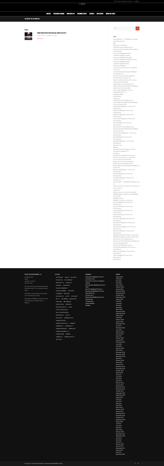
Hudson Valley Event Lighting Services (123, 84)
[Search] (117, 13)
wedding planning (60, 334)
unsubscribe (116, 190)
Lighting (87, 283)
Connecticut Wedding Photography (122, 57)
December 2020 (120, 342)
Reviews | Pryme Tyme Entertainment (123, 161)
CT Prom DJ (116, 69)
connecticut (58, 285)
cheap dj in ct (69, 282)
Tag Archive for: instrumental (32, 19)
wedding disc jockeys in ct (62, 323)
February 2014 (120, 409)
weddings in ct (59, 336)
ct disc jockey (71, 290)
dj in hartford (74, 296)
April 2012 (119, 442)
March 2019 (119, 350)
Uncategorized (89, 301)
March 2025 (119, 309)
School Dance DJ (60, 315)
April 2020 (119, 346)
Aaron (55, 35)
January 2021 (119, 340)
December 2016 (120, 366)
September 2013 (120, 419)
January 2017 (119, 364)
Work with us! (117, 259)
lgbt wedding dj (67, 301)
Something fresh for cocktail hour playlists (51, 33)
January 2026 (119, 289)
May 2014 (119, 403)
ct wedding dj (59, 293)
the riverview (59, 317)
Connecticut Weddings (119, 65)
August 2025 (119, 299)
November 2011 (120, 448)
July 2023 (118, 326)
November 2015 (120, 389)
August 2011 (119, 450)
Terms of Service (117, 188)
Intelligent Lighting (118, 94)
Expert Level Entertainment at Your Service (124, 80)
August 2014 (119, 397)
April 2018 (119, 358)
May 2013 (119, 427)
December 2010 (120, 454)
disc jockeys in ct (60, 296)
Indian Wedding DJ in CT (119, 92)
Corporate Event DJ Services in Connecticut (125, 67)
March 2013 (119, 430)
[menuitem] (48, 13)
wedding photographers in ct (62, 331)
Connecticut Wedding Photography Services (125, 59)
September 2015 (120, 393)
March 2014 (119, 407)
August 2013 (119, 421)
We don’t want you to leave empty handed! (124, 192)
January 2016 (119, 385)
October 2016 (120, 370)
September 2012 (120, 436)
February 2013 (120, 432)
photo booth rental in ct (61, 307)
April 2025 (119, 307)
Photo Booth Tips (90, 293)
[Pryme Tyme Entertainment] (82, 7)
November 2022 (120, 328)
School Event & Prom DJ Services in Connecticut (126, 186)
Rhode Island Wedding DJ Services (94, 297)
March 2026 (119, 285)
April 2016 (119, 381)
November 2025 (120, 293)
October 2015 (120, 391)
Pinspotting (116, 153)
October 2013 (120, 417)
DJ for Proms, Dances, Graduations (94, 281)
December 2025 (120, 291)
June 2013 (119, 425)
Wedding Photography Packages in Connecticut (126, 235)
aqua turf (67, 277)
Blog (114, 43)
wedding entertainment (61, 328)
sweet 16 (67, 315)
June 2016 (119, 376)
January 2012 (119, 446)
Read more (40, 38)
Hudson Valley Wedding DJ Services (123, 90)
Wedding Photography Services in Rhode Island (125, 237)
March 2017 (119, 362)
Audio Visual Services (119, 41)
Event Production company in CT (122, 78)
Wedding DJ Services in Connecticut (123, 200)
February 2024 (120, 319)
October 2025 (120, 295)
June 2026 (119, 279)
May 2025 (119, 305)
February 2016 (120, 383)
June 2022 (119, 330)
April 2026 (119, 283)
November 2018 (120, 354)
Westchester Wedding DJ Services (122, 245)
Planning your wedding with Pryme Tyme (124, 155)
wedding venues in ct (69, 336)
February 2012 (120, 444)
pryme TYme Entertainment (62, 312)
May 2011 (119, 452)
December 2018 (120, 352)
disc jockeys (67, 293)
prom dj (70, 307)
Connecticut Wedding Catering (121, 55)
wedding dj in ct (59, 325)
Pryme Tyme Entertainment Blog (122, 159)
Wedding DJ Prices (118, 198)
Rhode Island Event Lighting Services (123, 163)
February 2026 (120, 287)
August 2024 (119, 315)
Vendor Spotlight (89, 303)
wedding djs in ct (69, 325)
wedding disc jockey (68, 317)
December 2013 (120, 413)
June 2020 (119, 344)
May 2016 (119, 378)
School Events (89, 299)
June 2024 (119, 317)
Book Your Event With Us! (120, 45)
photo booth (68, 304)
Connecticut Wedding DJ (61, 288)
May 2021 (119, 336)
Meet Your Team (117, 145)
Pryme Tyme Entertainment (37, 463)
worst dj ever (59, 339)
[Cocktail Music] (28, 36)
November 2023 (120, 323)
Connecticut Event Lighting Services (123, 47)
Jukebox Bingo (117, 96)
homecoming (59, 301)
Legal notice (116, 98)
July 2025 (118, 301)
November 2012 (120, 434)
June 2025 (119, 303)
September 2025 (120, 297)
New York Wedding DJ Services (93, 289)
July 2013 (118, 423)
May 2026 (119, 281)
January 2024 (119, 321)
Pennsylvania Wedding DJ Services (94, 291)
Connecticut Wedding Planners (121, 61)
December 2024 (120, 311)
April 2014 (119, 405)
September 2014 (120, 395)
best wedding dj (68, 279)
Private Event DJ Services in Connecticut (124, 157)
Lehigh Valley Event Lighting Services (123, 100)
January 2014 (119, 411)
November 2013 (120, 415)
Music (87, 287)
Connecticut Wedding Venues (121, 63)
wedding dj (72, 323)
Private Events (89, 295)
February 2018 (120, 360)
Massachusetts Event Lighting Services (123, 127)
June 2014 (119, 401)
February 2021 (120, 338)
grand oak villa (73, 298)
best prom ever (59, 279)
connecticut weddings (61, 290)
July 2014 (118, 399)
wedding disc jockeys (61, 320)
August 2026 (119, 277)
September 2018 (120, 356)
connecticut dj (66, 285)
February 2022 (120, 332)
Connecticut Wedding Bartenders (122, 53)
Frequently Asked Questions (121, 82)
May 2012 (119, 440)
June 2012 (119, 438)
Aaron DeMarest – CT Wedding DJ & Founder (125, 39)
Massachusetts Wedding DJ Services (95, 285)
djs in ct (58, 298)
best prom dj (73, 277)
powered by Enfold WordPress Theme (53, 463)
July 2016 (118, 374)
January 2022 (119, 334)
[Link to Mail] (138, 1)
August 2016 (119, 372)
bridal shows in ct (60, 282)
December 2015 (120, 387)
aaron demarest (59, 277)
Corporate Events (90, 279)
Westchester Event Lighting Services (123, 239)
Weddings (68, 334)
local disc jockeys (60, 304)
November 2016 (120, 368)
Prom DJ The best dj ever (62, 309)
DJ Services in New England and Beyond (124, 76)
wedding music (72, 328)
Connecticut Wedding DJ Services (94, 277)
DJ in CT (68, 296)
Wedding (49, 35)
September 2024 (120, 313)
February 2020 (120, 348)
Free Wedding (64, 298)
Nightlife (115, 147)
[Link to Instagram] (135, 1)
